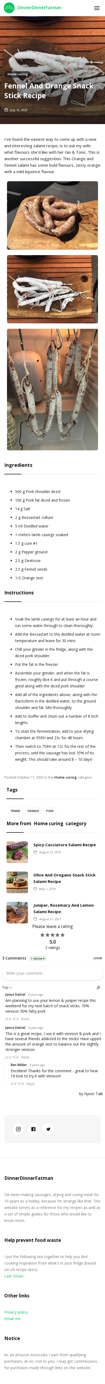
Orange (33, 811)
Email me (12, 1318)
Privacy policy (16, 1312)
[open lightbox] (52, 218)
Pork (50, 811)
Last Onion (13, 1276)
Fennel (15, 811)
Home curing (18, 74)
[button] (97, 8)
